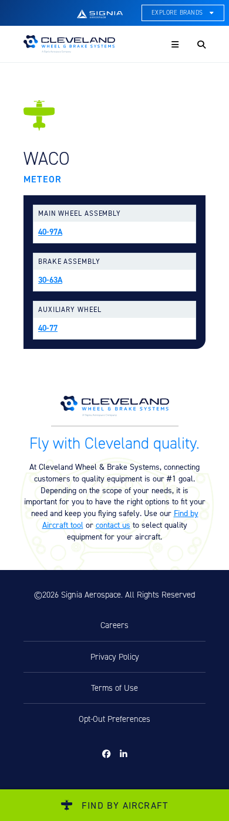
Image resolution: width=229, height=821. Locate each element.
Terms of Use (114, 688)
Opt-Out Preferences (114, 719)
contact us (113, 525)
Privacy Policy (114, 657)
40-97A (50, 231)
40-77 (48, 328)
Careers (114, 625)
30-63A (50, 279)
